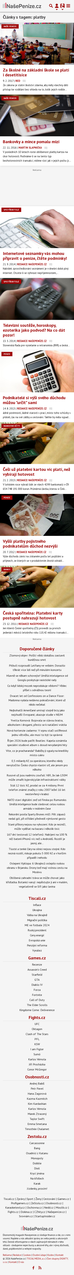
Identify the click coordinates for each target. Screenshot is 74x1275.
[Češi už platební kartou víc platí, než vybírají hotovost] (37, 443)
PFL (37, 1039)
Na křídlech (37, 1178)
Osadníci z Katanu (37, 1153)
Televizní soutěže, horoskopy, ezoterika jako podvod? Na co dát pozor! (34, 330)
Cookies (27, 1255)
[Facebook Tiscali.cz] (33, 1268)
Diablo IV (37, 984)
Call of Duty (37, 1000)
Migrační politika (37, 920)
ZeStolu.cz (37, 1203)
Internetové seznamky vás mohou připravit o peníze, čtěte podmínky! (35, 256)
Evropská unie (37, 940)
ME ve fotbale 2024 (37, 925)
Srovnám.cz (26, 1216)
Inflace (37, 905)
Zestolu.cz (37, 1136)
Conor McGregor (37, 1069)
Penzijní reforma (37, 945)
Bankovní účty (12, 425)
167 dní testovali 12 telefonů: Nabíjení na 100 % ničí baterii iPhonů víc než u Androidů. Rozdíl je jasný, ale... (37, 839)
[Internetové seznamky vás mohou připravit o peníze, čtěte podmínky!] (37, 227)
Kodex (51, 1255)
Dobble (37, 1163)
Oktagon (37, 1029)
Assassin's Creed (37, 969)
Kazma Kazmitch (37, 1098)
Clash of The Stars (37, 1034)
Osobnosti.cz (37, 1077)
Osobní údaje (39, 1255)
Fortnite (37, 995)
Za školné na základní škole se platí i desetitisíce (36, 72)
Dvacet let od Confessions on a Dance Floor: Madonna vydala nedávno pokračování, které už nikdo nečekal (37, 700)
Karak (37, 1183)
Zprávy (21, 1199)
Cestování (49, 1199)
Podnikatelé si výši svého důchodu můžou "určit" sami (34, 400)
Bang (37, 1148)
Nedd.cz (49, 1207)
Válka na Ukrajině (37, 915)
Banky (7, 569)
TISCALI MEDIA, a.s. (36, 1258)
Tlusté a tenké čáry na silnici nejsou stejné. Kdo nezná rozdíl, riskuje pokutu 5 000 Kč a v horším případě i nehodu (37, 853)
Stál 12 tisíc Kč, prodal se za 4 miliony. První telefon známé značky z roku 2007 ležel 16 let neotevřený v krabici (37, 790)
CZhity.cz (39, 1212)
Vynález (37, 950)
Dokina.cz (26, 1212)
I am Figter (37, 1049)
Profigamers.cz (20, 1203)
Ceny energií (37, 935)
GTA (37, 979)
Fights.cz (37, 1017)
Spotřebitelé (11, 209)
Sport (30, 1199)
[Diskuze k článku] (24, 81)
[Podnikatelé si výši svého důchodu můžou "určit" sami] (37, 371)
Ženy (38, 1199)
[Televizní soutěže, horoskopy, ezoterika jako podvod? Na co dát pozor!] (37, 299)
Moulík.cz (61, 1207)
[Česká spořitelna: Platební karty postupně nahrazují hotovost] (37, 587)
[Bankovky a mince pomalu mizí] (37, 115)
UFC (37, 1024)
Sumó (37, 1054)
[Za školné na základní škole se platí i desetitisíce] (37, 44)
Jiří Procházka (37, 1064)
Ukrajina (37, 910)
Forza (37, 990)
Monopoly (37, 1158)
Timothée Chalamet (37, 1129)
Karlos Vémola (37, 1059)
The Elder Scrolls (37, 1005)
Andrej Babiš (37, 1083)
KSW (37, 1044)
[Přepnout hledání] (51, 5)
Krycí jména (37, 1173)
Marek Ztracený (37, 1114)
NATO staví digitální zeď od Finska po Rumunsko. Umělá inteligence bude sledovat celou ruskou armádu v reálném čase (37, 804)
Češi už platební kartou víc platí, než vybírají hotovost (36, 472)
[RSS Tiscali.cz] (40, 1268)
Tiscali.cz (37, 898)
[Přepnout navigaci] (57, 5)
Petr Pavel (37, 1088)
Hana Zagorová (37, 1093)
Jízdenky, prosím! (37, 1188)
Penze (7, 354)
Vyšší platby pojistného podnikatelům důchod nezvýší (30, 543)
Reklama (7, 1255)
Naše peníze (10, 26)
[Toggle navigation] (68, 5)
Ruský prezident (37, 930)
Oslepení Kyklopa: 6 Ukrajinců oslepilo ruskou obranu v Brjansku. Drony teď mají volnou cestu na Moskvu (37, 868)
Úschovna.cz (34, 1207)
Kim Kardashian (37, 1103)
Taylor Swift (37, 1119)
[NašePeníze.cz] (22, 5)
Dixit (37, 1168)
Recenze (37, 964)
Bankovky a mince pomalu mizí (31, 141)
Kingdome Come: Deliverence (37, 1010)
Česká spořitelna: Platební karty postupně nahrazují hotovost (32, 615)
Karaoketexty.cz (15, 1207)
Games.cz (37, 958)
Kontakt (59, 1255)
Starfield (37, 974)
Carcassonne (37, 1143)
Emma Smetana (37, 1124)
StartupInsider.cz (45, 1216)
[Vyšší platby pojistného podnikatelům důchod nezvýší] (37, 515)
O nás (21, 1262)
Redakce (17, 1255)
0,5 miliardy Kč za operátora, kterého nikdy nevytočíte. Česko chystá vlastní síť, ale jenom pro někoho (37, 765)
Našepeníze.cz (56, 1212)
